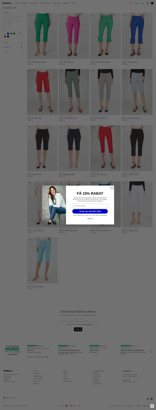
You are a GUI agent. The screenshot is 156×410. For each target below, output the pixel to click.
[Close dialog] (111, 187)
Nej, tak (90, 218)
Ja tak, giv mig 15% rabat (90, 211)
